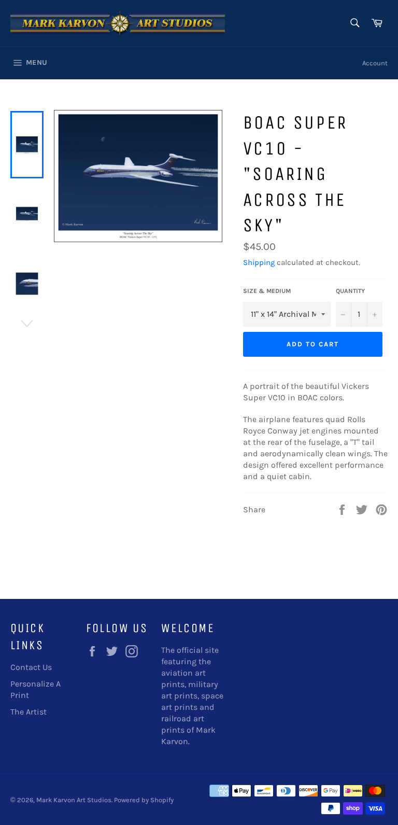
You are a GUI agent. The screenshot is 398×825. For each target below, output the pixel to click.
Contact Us (31, 667)
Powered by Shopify (144, 800)
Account (375, 63)
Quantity (350, 291)
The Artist (28, 712)
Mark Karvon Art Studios (73, 800)
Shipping (259, 262)
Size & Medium (267, 291)
